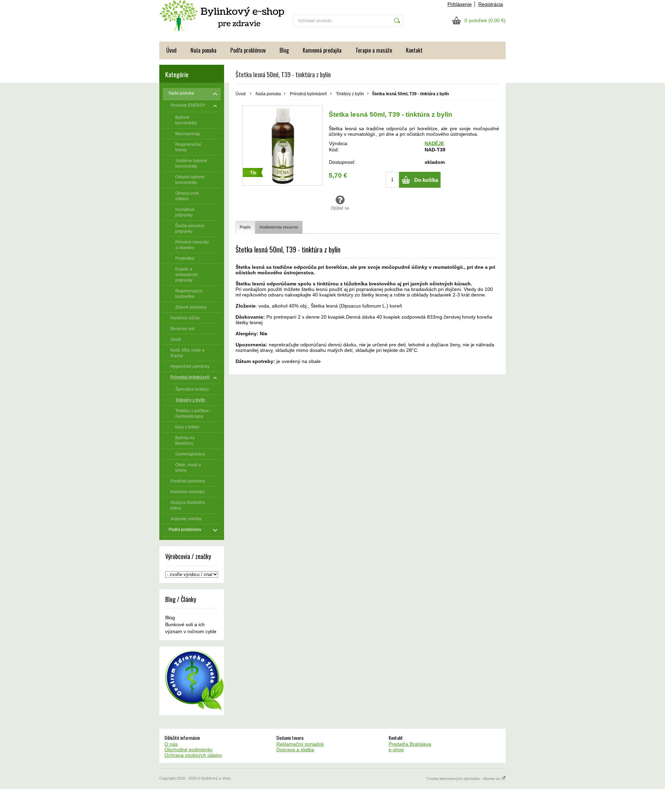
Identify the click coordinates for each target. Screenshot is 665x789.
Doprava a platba (295, 749)
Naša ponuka (203, 50)
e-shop (396, 749)
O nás (171, 744)
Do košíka (426, 180)
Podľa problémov (248, 50)
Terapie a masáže (373, 50)
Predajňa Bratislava (410, 744)
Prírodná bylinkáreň (308, 93)
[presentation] (245, 227)
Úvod (171, 50)
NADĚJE (434, 143)
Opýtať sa (340, 208)
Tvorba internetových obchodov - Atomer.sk (463, 779)
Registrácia (490, 4)
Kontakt (414, 50)
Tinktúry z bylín (350, 93)
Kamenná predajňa (322, 50)
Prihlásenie (459, 4)
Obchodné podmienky (189, 749)
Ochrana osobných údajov (193, 755)
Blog (284, 50)
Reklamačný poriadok (300, 744)
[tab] (245, 227)
